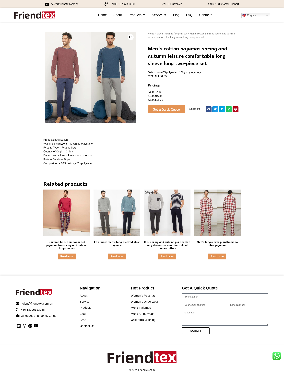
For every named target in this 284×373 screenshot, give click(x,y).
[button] (209, 109)
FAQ (189, 15)
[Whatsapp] (24, 326)
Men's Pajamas (164, 33)
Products (135, 15)
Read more (66, 256)
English (251, 15)
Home (102, 15)
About (117, 15)
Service (157, 15)
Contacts (205, 15)
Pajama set (181, 33)
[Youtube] (36, 326)
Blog (176, 15)
